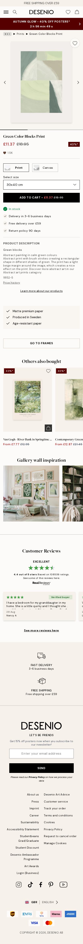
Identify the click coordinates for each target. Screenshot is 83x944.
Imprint (34, 808)
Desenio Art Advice (57, 794)
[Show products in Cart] (77, 12)
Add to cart (41, 197)
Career (34, 815)
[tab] (14, 128)
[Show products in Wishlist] (68, 12)
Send (41, 768)
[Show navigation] (6, 12)
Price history (11, 282)
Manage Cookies (55, 843)
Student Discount (27, 847)
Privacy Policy (37, 777)
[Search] (14, 12)
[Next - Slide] (78, 82)
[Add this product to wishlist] (75, 43)
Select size (11, 177)
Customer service (56, 801)
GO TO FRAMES (41, 343)
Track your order (55, 808)
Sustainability (30, 822)
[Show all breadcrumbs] (7, 34)
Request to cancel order (60, 836)
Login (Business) (28, 873)
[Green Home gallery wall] (31, 494)
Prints (20, 34)
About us (33, 794)
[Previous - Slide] (5, 82)
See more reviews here (41, 630)
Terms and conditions (58, 815)
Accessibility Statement (23, 829)
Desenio (53, 932)
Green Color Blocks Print (45, 34)
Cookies (49, 822)
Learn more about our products (41, 291)
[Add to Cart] (48, 428)
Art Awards (31, 866)
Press (35, 801)
